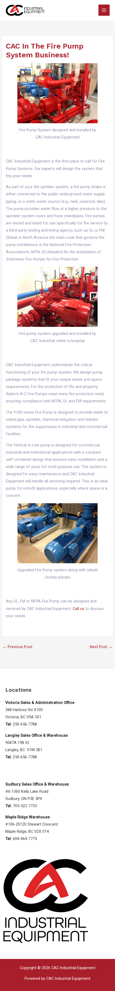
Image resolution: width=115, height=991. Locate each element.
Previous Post (17, 646)
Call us (78, 608)
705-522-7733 (25, 805)
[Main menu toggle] (104, 10)
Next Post (101, 646)
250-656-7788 (25, 724)
